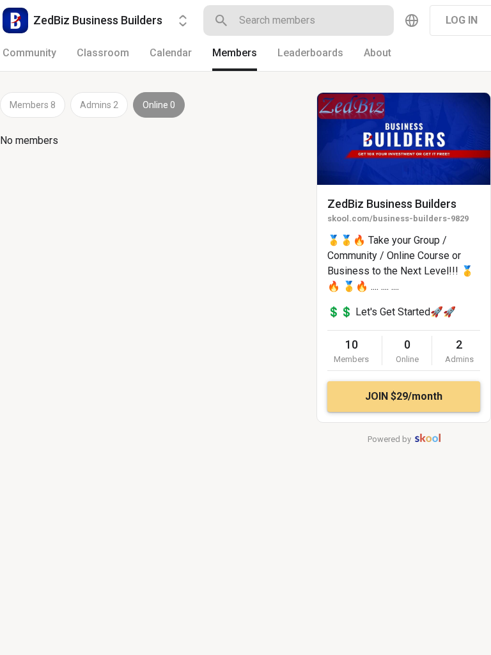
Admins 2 (99, 105)
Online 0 (159, 105)
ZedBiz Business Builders (391, 203)
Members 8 (33, 105)
